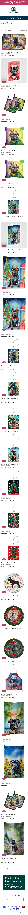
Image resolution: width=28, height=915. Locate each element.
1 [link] (3, 869)
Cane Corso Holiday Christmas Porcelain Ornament (12, 562)
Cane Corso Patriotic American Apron (9, 694)
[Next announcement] (25, 17)
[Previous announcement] (3, 17)
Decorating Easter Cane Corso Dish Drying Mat (11, 52)
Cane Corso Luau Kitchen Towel (7, 738)
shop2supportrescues (11, 912)
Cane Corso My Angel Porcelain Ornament (10, 365)
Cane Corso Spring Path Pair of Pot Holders (10, 814)
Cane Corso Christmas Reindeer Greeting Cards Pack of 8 (13, 249)
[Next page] (24, 869)
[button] (3, 10)
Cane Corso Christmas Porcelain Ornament (10, 398)
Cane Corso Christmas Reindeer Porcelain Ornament (12, 216)
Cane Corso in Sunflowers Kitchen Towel (9, 781)
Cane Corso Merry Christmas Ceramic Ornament (11, 595)
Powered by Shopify (20, 912)
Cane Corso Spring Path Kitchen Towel (9, 858)
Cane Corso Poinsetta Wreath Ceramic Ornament (11, 628)
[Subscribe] (21, 899)
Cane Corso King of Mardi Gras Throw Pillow (10, 150)
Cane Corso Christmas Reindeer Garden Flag (10, 291)
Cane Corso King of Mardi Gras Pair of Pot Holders (11, 118)
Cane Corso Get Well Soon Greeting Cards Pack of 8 (11, 85)
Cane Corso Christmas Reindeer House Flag (10, 332)
